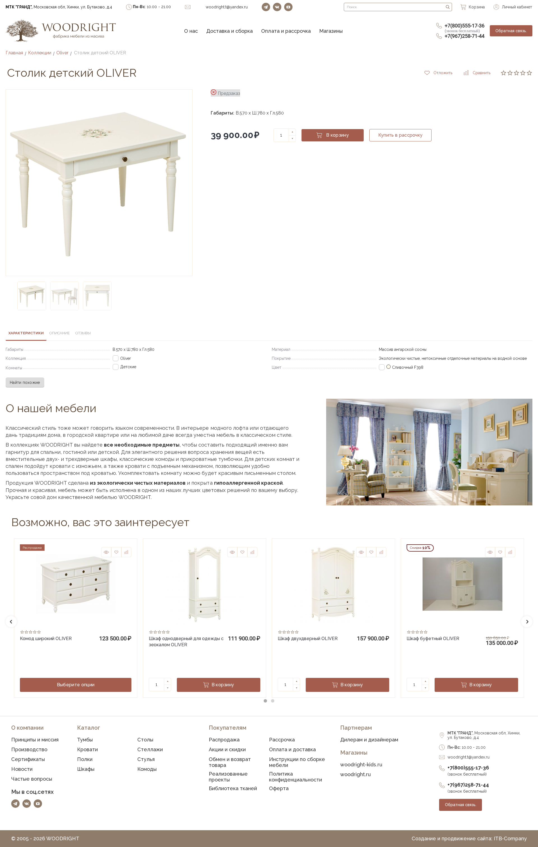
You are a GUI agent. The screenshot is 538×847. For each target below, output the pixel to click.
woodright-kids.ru (361, 764)
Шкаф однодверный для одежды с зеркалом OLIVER (186, 641)
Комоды (147, 769)
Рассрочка (282, 740)
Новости (22, 769)
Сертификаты (28, 759)
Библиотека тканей (233, 788)
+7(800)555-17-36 (464, 28)
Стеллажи (150, 749)
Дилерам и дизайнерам (369, 740)
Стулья (146, 759)
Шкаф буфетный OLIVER (433, 638)
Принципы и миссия (35, 740)
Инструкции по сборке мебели (297, 762)
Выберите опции (75, 684)
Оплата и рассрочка (285, 31)
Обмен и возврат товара (230, 762)
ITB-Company (510, 838)
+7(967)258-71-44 (464, 36)
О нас (191, 31)
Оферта (279, 788)
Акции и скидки (227, 749)
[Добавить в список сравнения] (126, 552)
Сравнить (481, 73)
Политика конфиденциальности (295, 777)
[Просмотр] (106, 552)
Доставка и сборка (229, 31)
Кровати (87, 749)
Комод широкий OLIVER (46, 638)
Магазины (331, 31)
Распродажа (224, 740)
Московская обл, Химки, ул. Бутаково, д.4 (59, 7)
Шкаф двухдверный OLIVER (308, 638)
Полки (84, 759)
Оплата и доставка (292, 749)
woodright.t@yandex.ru (468, 757)
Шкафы (85, 769)
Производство (29, 749)
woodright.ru (355, 774)
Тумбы (85, 740)
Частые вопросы (31, 779)
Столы (145, 740)
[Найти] (448, 7)
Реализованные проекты (228, 777)
